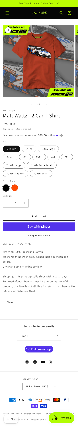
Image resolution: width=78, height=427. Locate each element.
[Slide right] (47, 104)
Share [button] (10, 302)
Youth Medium (15, 173)
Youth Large (14, 165)
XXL (25, 157)
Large (29, 148)
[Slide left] (31, 104)
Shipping (6, 129)
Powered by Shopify (32, 413)
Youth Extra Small (42, 165)
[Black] (6, 187)
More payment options (39, 235)
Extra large (48, 148)
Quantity (7, 195)
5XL (67, 157)
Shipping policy (38, 419)
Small (10, 157)
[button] (7, 13)
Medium (11, 148)
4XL (53, 157)
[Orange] (14, 187)
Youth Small (41, 173)
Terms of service (20, 419)
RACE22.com (16, 413)
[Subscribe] (57, 336)
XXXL (39, 157)
